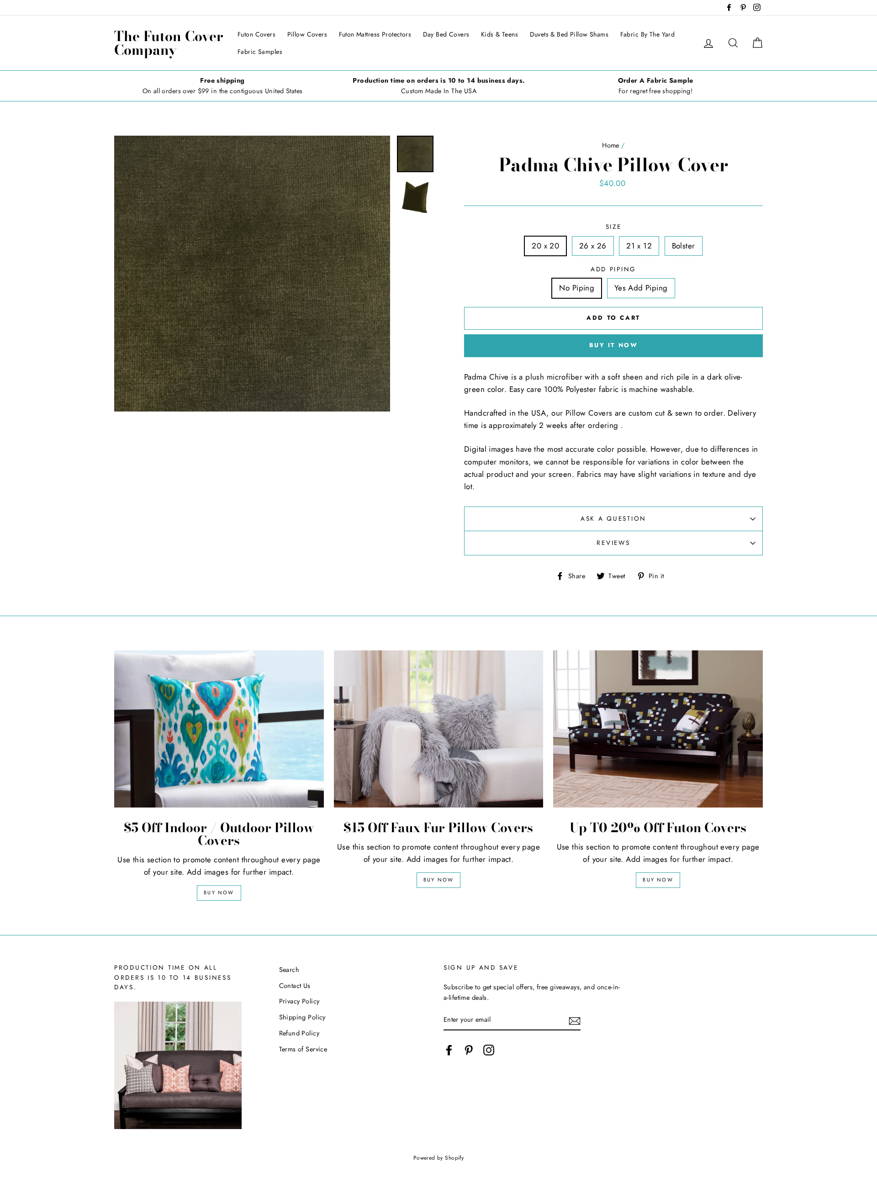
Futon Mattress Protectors (375, 34)
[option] (222, 85)
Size (614, 226)
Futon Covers (256, 34)
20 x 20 (545, 245)
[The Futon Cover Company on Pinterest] (468, 1050)
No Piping (576, 287)
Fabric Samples (260, 51)
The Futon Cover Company (168, 43)
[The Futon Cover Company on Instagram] (488, 1050)
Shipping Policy (302, 1017)
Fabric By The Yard (647, 34)
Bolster (683, 245)
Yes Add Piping (641, 287)
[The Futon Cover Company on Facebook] (449, 1050)
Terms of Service (303, 1049)
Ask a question (613, 518)
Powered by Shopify (438, 1157)
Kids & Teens (499, 34)
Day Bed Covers (446, 34)
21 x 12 (639, 245)
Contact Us (295, 985)
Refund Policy (299, 1033)
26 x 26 (593, 245)
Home (610, 145)
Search (289, 969)
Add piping (613, 269)
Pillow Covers (307, 34)
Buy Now (219, 892)
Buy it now (613, 345)
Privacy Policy (299, 1001)
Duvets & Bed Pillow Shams (569, 34)
